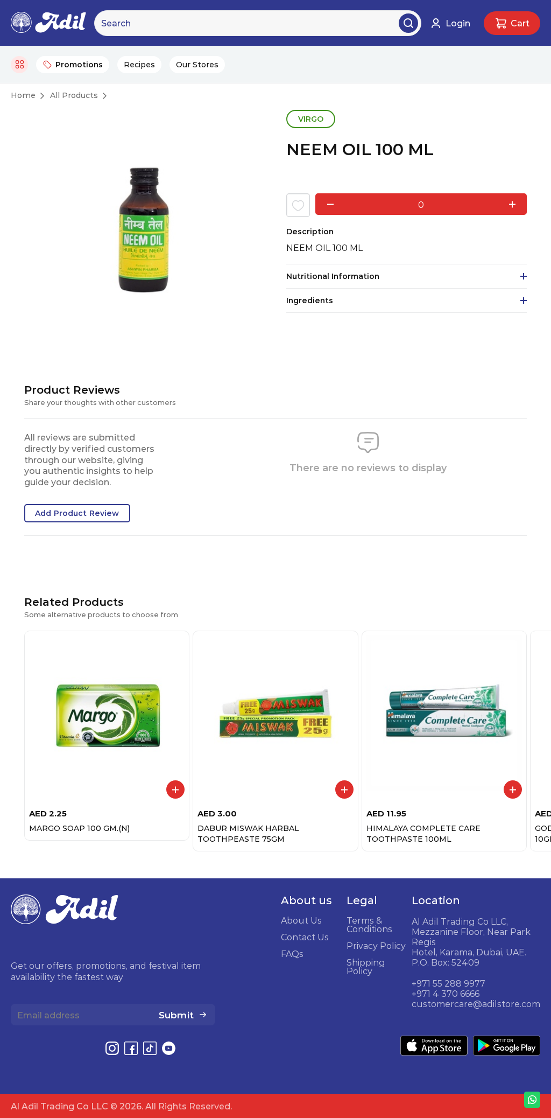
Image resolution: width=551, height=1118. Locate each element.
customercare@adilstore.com (476, 1004)
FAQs (292, 953)
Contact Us (305, 937)
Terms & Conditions (369, 924)
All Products (74, 95)
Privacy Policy (376, 945)
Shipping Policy (366, 966)
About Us (301, 920)
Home (23, 95)
